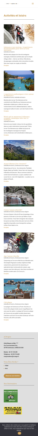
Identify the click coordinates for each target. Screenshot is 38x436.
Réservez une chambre (13, 376)
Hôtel (6, 365)
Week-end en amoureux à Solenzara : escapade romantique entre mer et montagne (17, 118)
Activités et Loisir (9, 97)
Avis (6, 368)
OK (19, 433)
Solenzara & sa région (22, 165)
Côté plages (8, 302)
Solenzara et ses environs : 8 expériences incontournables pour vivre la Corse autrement (18, 48)
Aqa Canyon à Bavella (11, 256)
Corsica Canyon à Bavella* (13, 210)
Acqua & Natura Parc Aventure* (15, 164)
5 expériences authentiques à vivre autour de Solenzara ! (19, 95)
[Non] (36, 429)
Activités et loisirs (9, 52)
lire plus (6, 65)
